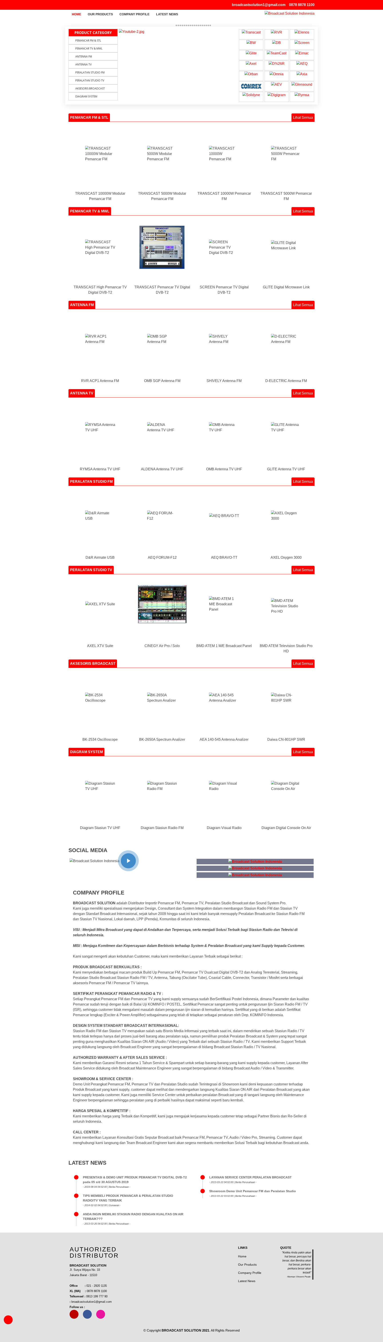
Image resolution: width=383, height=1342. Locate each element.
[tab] (89, 117)
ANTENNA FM (83, 56)
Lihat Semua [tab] (303, 117)
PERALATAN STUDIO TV (89, 80)
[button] (127, 32)
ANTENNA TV (83, 64)
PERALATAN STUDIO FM (90, 72)
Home (76, 14)
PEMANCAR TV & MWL (88, 48)
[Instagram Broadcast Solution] (81, 5)
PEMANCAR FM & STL (88, 40)
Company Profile (134, 14)
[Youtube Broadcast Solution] (71, 5)
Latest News (167, 14)
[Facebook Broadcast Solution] (76, 5)
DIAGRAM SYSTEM (86, 96)
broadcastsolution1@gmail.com (258, 5)
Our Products (100, 14)
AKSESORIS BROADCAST (90, 88)
